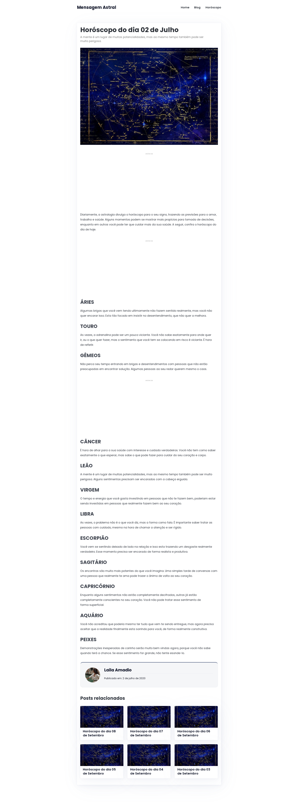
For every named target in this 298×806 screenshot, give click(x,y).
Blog (197, 7)
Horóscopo (213, 7)
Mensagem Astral (96, 7)
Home (185, 7)
